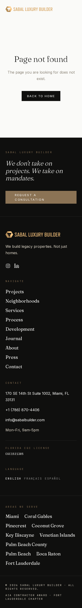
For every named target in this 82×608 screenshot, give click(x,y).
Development (19, 329)
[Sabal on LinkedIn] (16, 265)
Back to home (41, 96)
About (11, 348)
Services (14, 310)
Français (33, 478)
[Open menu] (72, 9)
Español (53, 478)
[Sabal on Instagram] (7, 265)
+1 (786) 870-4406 (22, 410)
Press (11, 357)
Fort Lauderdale (22, 563)
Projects (14, 291)
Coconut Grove (48, 525)
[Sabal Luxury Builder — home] (29, 9)
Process (14, 320)
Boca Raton (48, 554)
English (13, 478)
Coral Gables (38, 516)
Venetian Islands (57, 535)
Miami (12, 516)
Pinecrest (15, 525)
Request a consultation (29, 197)
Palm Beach (18, 554)
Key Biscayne (19, 535)
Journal (13, 338)
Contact (13, 366)
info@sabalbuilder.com (25, 420)
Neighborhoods (22, 301)
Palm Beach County (26, 544)
